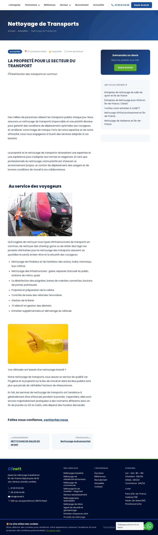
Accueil (11, 31)
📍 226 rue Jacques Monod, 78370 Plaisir (27, 501)
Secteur (64, 5)
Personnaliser (109, 527)
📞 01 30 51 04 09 (16, 488)
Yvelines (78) (131, 497)
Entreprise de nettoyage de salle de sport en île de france (123, 94)
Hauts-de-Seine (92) (135, 500)
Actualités (98, 5)
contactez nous (56, 420)
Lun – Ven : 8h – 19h (134, 473)
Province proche (133, 504)
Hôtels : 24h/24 (132, 480)
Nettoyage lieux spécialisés (71, 499)
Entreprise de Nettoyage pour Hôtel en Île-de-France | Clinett (124, 102)
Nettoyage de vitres (73, 504)
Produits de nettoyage (74, 517)
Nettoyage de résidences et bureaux (74, 477)
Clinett (14, 469)
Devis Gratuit (141, 5)
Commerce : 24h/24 (135, 483)
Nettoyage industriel (73, 473)
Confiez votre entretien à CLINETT (122, 108)
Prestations (31, 5)
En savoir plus (53, 530)
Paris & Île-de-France (135, 493)
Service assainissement (75, 494)
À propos (99, 473)
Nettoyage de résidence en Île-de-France (122, 122)
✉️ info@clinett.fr (16, 496)
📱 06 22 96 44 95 (16, 492)
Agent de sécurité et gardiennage (73, 508)
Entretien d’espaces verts (76, 513)
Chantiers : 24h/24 (134, 476)
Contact (98, 486)
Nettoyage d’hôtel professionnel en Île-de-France (125, 114)
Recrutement (82, 5)
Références (49, 5)
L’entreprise (14, 5)
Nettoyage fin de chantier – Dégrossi (73, 490)
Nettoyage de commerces (70, 484)
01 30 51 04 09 (122, 5)
